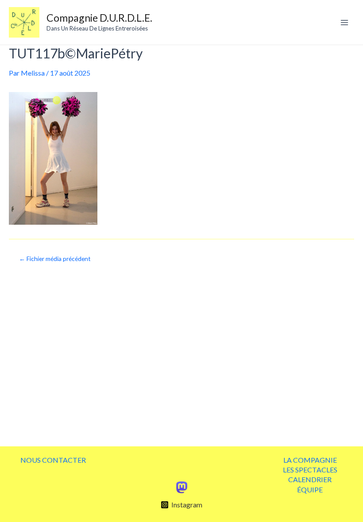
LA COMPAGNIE (310, 460)
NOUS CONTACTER (53, 460)
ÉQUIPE (310, 489)
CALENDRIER (310, 479)
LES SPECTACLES (310, 469)
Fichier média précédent (55, 259)
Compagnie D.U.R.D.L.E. (99, 18)
